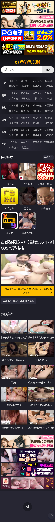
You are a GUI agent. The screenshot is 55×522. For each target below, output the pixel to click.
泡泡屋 (25, 147)
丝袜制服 (25, 98)
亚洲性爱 (13, 105)
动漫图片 (49, 117)
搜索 (48, 69)
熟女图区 (37, 122)
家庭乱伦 (25, 130)
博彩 (3, 83)
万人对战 (37, 80)
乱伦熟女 (37, 110)
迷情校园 (13, 135)
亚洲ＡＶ (13, 93)
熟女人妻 (13, 98)
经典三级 (25, 110)
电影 (3, 107)
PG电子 (13, 80)
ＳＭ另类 (49, 98)
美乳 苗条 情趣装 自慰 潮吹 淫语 (18, 301)
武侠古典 (49, 130)
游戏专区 (49, 80)
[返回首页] (51, 516)
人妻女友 (37, 130)
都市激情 (13, 130)
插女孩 (13, 142)
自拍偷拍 (25, 93)
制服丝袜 (13, 110)
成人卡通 (37, 105)
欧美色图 (37, 117)
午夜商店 (25, 142)
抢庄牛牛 (49, 86)
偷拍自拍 (25, 105)
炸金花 (25, 86)
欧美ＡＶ (37, 93)
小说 (3, 132)
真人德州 (25, 80)
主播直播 (37, 98)
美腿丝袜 (13, 122)
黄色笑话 (37, 135)
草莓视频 (37, 142)
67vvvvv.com (27, 62)
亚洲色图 (25, 117)
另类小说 (25, 135)
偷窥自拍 (13, 117)
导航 (3, 144)
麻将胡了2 (13, 86)
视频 (3, 95)
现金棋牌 (37, 86)
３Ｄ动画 (49, 93)
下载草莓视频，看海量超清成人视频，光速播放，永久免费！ (27, 290)
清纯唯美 (25, 122)
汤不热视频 (49, 142)
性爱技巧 (49, 135)
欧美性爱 (49, 105)
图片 (3, 120)
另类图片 (49, 122)
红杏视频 (13, 147)
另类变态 (49, 110)
